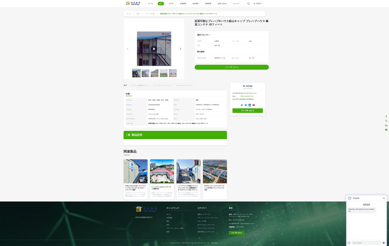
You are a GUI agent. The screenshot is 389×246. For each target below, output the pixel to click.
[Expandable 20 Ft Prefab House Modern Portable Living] (154, 49)
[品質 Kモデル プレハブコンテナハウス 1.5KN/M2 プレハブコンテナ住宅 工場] (215, 171)
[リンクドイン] (386, 125)
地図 (167, 232)
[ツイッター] (386, 121)
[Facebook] (246, 105)
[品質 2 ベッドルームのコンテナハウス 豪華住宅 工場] (162, 171)
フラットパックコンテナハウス (207, 218)
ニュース (236, 3)
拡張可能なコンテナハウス (206, 232)
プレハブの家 (202, 221)
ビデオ (171, 3)
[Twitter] (242, 105)
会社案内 (195, 3)
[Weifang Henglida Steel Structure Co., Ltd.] (133, 4)
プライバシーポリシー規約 (174, 228)
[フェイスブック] (386, 116)
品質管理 (208, 3)
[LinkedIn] (249, 105)
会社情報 (169, 218)
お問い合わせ (222, 3)
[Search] (248, 4)
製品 (160, 3)
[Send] (384, 243)
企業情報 (183, 3)
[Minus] (384, 198)
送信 (167, 225)
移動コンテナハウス (204, 214)
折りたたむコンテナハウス (206, 225)
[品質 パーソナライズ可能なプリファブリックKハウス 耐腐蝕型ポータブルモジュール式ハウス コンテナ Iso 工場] (188, 171)
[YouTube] (386, 130)
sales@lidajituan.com (249, 93)
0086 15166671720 (247, 96)
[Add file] (348, 243)
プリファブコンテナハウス (206, 228)
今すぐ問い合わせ (247, 110)
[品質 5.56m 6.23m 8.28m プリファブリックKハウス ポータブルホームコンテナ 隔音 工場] (136, 171)
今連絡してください (135, 196)
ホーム (150, 3)
